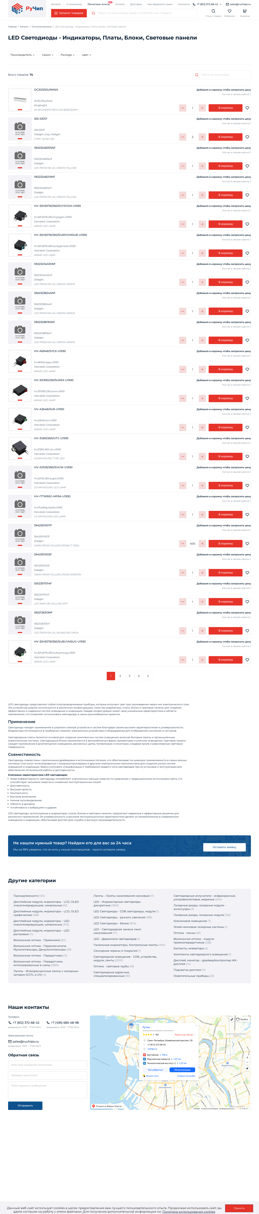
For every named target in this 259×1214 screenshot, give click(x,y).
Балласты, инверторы (189, 948)
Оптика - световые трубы (111, 966)
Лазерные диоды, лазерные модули (199, 915)
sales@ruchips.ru (240, 4)
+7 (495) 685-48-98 (65, 1022)
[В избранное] (247, 108)
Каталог (56, 4)
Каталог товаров (71, 13)
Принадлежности (25, 895)
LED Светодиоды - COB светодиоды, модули (125, 911)
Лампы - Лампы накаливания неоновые (122, 895)
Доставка (136, 4)
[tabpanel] (20, 100)
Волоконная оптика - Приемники (36, 940)
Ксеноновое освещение (190, 921)
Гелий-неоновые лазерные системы (199, 927)
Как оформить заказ (160, 4)
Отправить (25, 1105)
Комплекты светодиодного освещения (201, 954)
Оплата (120, 4)
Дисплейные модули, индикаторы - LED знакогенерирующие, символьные (41, 922)
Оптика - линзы (184, 933)
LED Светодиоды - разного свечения (119, 917)
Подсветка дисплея (187, 970)
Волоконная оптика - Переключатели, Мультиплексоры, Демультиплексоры (40, 947)
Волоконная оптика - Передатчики (37, 955)
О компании (74, 4)
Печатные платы (99, 4)
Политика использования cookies (188, 1211)
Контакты (184, 4)
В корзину (225, 107)
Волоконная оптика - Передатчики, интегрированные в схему (38, 963)
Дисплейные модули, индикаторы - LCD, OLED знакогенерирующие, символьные (46, 903)
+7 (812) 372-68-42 (207, 4)
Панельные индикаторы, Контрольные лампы (126, 945)
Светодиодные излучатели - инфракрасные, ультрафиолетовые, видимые (205, 897)
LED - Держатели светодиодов (115, 939)
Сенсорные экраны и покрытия (115, 950)
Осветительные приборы (191, 976)
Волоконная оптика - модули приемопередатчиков (194, 940)
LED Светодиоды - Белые (111, 923)
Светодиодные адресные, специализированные (112, 974)
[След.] (148, 676)
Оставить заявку (224, 847)
